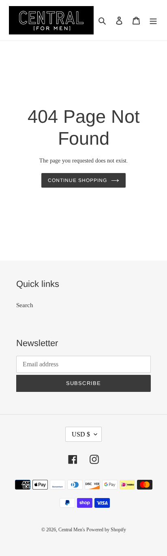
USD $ (81, 434)
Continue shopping (77, 180)
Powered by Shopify (106, 529)
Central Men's (72, 529)
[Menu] (153, 20)
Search (24, 305)
